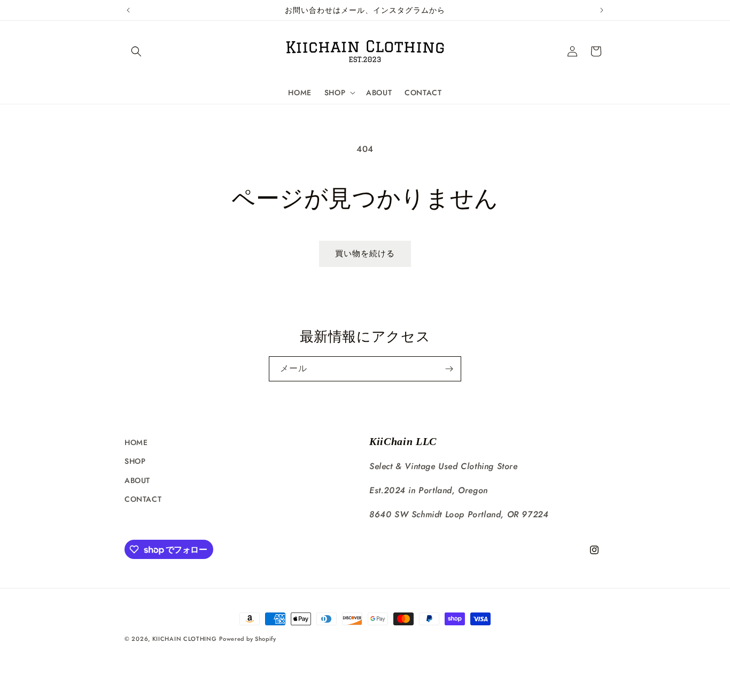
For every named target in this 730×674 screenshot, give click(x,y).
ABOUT (137, 480)
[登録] (449, 368)
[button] (136, 51)
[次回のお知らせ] (601, 10)
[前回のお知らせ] (128, 10)
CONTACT (143, 499)
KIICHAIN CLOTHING (184, 638)
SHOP (135, 461)
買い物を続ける (365, 253)
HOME (136, 442)
